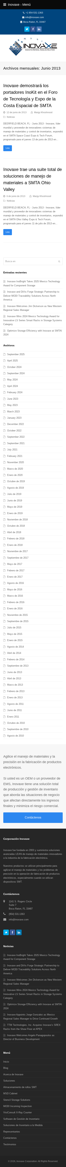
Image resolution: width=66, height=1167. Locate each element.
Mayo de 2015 (14, 634)
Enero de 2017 (15, 576)
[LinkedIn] (19, 932)
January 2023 (14, 417)
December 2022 (15, 424)
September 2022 (16, 436)
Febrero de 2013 (15, 691)
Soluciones (9, 1080)
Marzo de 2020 (15, 468)
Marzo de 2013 (15, 684)
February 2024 (14, 392)
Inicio (6, 1061)
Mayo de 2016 (14, 589)
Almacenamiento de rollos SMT (20, 1087)
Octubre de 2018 (16, 525)
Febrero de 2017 (15, 570)
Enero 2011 (13, 716)
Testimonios (9, 1144)
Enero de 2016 (15, 608)
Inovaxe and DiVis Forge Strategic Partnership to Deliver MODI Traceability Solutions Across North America (31, 295)
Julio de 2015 (14, 627)
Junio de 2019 (14, 500)
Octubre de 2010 (16, 723)
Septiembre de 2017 (17, 557)
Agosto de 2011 (15, 704)
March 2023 (13, 411)
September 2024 (16, 373)
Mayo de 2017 (14, 564)
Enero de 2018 (15, 545)
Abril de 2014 (14, 653)
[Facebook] (12, 932)
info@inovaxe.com (34, 17)
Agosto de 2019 (15, 487)
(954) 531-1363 (17, 914)
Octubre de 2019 (16, 481)
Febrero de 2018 (15, 538)
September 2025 (16, 354)
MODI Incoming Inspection (17, 1106)
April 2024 (12, 386)
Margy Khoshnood (43, 112)
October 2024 (14, 367)
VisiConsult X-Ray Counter (17, 1112)
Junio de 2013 (14, 672)
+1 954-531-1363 (34, 12)
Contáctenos (33, 817)
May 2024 (12, 379)
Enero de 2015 (15, 640)
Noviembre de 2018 (17, 519)
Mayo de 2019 (14, 506)
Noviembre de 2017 (17, 551)
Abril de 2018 (14, 532)
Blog (5, 1068)
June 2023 (12, 398)
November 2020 (15, 462)
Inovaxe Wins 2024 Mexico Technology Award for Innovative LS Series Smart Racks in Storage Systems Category (32, 320)
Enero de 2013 (15, 697)
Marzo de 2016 (15, 595)
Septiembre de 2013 (17, 665)
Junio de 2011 (14, 710)
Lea (8, 148)
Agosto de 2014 (15, 646)
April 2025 (12, 360)
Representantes (11, 1131)
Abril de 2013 (14, 678)
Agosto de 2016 (15, 583)
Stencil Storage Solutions (16, 1100)
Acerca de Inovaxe (13, 1074)
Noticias (11, 117)
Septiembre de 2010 (17, 729)
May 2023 (12, 405)
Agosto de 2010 (15, 735)
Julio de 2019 (14, 494)
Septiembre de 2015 (17, 621)
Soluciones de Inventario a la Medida (23, 1125)
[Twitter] (6, 932)
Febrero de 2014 (15, 659)
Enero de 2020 (15, 475)
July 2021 (12, 449)
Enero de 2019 (15, 513)
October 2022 (14, 430)
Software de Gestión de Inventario (21, 1119)
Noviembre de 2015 (17, 615)
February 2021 (14, 456)
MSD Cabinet (10, 1093)
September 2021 (16, 443)
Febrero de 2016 (15, 602)
